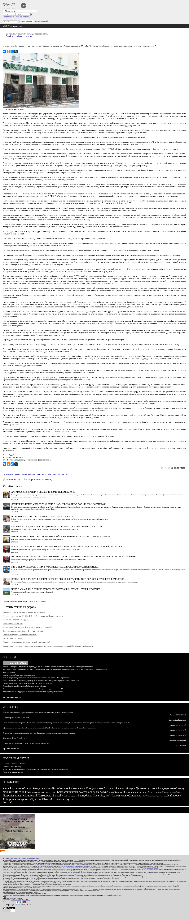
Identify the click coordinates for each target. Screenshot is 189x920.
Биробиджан (58, 474)
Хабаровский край (15, 799)
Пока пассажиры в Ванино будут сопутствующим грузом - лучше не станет (55, 589)
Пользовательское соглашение (11, 858)
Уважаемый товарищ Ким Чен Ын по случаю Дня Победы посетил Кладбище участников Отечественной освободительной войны (48, 667)
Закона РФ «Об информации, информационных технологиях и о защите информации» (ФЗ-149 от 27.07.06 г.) (115, 869)
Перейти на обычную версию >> (20, 36)
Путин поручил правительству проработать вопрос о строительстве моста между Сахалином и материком (74, 557)
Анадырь (37, 788)
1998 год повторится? (13, 623)
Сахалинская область (124, 795)
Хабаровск (174, 795)
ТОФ (145, 796)
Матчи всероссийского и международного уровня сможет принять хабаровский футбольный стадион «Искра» (41, 681)
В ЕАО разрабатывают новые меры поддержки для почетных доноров (27, 683)
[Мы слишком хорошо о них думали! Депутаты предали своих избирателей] (6, 572)
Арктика (48, 788)
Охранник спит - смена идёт (12, 767)
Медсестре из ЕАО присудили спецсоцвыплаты (19, 675)
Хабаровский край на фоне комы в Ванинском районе (43, 492)
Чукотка (36, 799)
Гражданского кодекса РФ (150, 867)
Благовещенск (77, 788)
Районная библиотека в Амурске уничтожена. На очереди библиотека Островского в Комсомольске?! (38, 713)
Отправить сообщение (61, 861)
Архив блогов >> (11, 748)
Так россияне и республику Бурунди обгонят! (23, 631)
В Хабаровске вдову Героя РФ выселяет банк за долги (42, 516)
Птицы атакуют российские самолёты (20, 635)
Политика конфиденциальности (30, 858)
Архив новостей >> (12, 697)
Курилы (118, 792)
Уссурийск (163, 796)
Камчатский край (67, 792)
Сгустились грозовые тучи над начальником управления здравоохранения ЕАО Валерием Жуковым (48, 646)
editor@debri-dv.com (79, 861)
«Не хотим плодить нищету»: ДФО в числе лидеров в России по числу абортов (56, 526)
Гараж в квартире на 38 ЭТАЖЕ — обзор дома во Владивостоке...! (33, 616)
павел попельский (178, 715)
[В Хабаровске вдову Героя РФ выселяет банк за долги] (6, 522)
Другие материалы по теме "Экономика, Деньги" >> (26, 601)
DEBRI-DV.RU (26, 899)
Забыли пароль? (23, 17)
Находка (158, 792)
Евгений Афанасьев (177, 720)
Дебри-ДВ (9, 4)
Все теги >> (8, 802)
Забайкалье (36, 792)
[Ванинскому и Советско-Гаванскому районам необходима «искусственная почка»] (6, 542)
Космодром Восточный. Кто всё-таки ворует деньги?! (27, 627)
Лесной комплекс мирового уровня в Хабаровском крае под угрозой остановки (58, 504)
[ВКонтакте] (4, 51)
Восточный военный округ (119, 788)
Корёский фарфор (9, 672)
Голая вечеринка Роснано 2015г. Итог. (16, 718)
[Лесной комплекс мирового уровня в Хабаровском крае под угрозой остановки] (6, 509)
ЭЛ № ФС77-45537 (44, 864)
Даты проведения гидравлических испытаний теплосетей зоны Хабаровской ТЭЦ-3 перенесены (36, 678)
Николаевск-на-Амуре (172, 792)
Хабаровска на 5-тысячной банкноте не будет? (24, 612)
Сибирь (139, 796)
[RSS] (2, 851)
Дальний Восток (13, 792)
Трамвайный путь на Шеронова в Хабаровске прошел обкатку (24, 686)
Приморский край (49, 795)
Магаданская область (143, 792)
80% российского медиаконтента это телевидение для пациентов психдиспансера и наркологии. (35, 769)
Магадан (127, 792)
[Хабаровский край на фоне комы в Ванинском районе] (6, 497)
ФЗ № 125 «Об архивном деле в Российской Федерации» (73, 866)
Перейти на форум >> (13, 772)
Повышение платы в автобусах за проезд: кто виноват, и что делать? (26, 743)
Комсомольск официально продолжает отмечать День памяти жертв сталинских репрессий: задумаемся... (39, 733)
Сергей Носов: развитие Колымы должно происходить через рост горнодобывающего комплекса (67, 579)
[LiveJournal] (16, 51)
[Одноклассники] (8, 51)
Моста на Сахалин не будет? (16, 620)
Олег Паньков (180, 745)
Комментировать (13, 479)
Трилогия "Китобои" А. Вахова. (14, 764)
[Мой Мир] (12, 51)
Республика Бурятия (69, 796)
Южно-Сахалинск (53, 799)
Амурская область (20, 788)
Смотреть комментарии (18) (39, 479)
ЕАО (67, 474)
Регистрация (8, 17)
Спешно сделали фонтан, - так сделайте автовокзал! (26, 642)
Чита (29, 799)
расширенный (41, 21)
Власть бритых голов (12, 638)
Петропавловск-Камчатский (20, 795)
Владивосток (94, 788)
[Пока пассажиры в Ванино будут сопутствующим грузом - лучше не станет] (6, 594)
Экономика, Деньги (11, 474)
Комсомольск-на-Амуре (93, 792)
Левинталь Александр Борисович (36, 474)
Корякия (111, 792)
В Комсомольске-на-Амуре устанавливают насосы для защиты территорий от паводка (33, 692)
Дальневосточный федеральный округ (161, 788)
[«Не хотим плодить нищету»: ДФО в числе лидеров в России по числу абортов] (6, 532)
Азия (6, 788)
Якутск (69, 799)
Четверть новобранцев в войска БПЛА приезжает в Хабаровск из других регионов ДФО (33, 689)
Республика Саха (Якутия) (94, 795)
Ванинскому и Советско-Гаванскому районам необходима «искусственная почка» (60, 536)
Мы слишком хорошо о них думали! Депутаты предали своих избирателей (55, 567)
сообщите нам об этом (39, 893)
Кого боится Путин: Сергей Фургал (15, 738)
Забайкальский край (48, 792)
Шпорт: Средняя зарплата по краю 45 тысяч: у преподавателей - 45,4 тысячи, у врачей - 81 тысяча (66, 547)
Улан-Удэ (155, 796)
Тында (149, 796)
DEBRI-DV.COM (16, 899)
